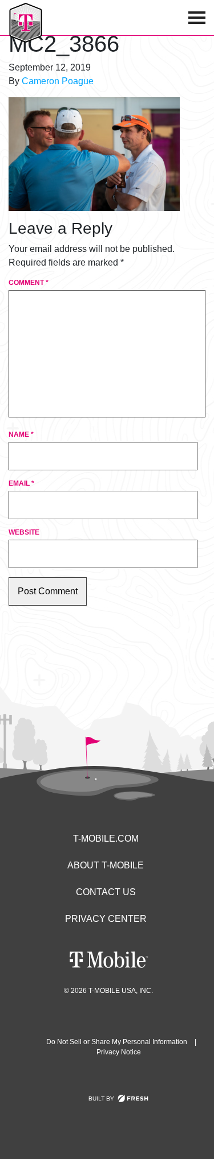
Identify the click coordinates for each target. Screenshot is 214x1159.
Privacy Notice (118, 1052)
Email (21, 483)
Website (24, 532)
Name (21, 434)
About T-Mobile (105, 865)
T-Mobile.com (106, 838)
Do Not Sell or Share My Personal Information (116, 1042)
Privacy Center (106, 919)
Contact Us (106, 892)
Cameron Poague (58, 81)
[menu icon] (196, 17)
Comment (29, 283)
